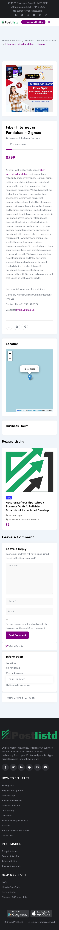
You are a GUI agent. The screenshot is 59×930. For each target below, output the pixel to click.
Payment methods (11, 866)
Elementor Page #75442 (15, 820)
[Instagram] (30, 697)
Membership (8, 795)
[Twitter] (26, 697)
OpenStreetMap (35, 410)
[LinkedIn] (33, 697)
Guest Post (8, 835)
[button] (30, 377)
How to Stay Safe (11, 887)
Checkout (7, 815)
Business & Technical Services (40, 40)
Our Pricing (8, 810)
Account (6, 825)
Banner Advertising (12, 800)
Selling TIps (8, 785)
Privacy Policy (9, 861)
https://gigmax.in (25, 309)
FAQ (4, 882)
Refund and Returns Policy (16, 830)
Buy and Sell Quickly (12, 790)
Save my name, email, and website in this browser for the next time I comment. (27, 625)
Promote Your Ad (11, 805)
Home (5, 40)
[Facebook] (22, 697)
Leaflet (22, 410)
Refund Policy (9, 892)
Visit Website (15, 646)
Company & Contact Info (15, 897)
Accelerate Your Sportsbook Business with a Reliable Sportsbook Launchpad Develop (27, 506)
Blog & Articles (10, 851)
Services (16, 40)
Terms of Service (10, 856)
